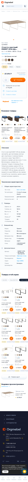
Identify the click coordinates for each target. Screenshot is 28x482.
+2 (11, 124)
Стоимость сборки (11, 94)
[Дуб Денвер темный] (9, 59)
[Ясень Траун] (2, 59)
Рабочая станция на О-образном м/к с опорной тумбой (7, 129)
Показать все (4, 386)
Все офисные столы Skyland (17, 101)
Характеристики (6, 53)
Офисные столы (21, 256)
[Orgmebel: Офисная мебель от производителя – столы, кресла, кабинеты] (7, 2)
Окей (5, 471)
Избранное (14, 479)
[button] (13, 39)
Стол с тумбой (5, 361)
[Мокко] (12, 59)
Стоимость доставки (11, 91)
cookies (13, 465)
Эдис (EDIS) (20, 260)
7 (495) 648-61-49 (11, 443)
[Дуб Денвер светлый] (6, 59)
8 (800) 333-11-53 (10, 447)
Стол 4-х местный (19, 332)
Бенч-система (21, 189)
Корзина (19, 479)
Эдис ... (6, 299)
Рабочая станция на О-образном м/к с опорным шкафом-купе (19, 129)
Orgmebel (14, 429)
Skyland (19, 258)
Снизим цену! (22, 74)
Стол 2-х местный (6, 303)
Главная (3, 479)
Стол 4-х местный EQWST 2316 (21, 394)
